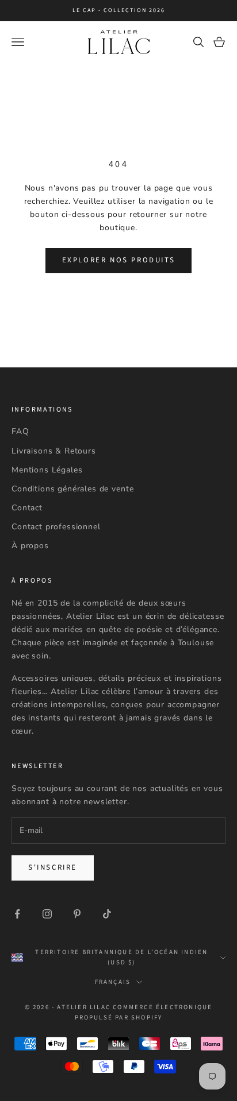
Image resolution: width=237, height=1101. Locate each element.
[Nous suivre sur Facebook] (17, 914)
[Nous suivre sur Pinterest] (77, 914)
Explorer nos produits (118, 260)
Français (113, 982)
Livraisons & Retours (54, 450)
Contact (27, 507)
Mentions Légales (47, 469)
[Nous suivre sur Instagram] (47, 914)
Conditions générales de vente (72, 488)
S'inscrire (52, 867)
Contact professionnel (56, 526)
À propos (30, 545)
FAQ (20, 431)
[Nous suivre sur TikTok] (107, 914)
